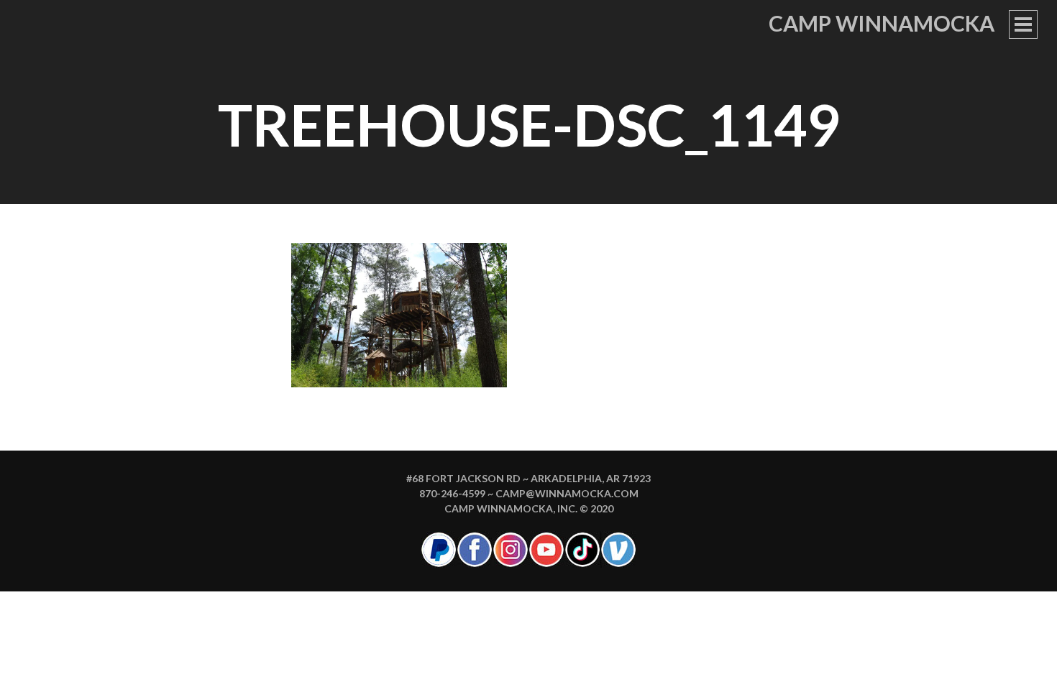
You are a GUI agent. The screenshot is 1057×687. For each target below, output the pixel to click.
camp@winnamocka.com (567, 493)
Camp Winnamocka (881, 23)
